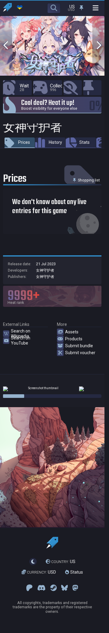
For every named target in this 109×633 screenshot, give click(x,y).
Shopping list (88, 180)
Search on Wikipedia (20, 333)
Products (73, 338)
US (63, 561)
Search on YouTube (20, 340)
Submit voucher (80, 352)
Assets (71, 331)
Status (76, 572)
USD (41, 572)
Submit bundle (79, 345)
